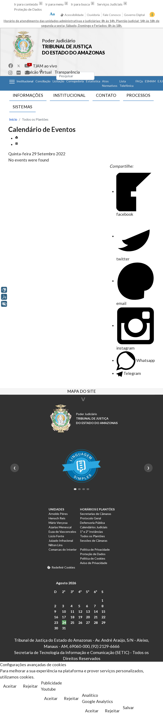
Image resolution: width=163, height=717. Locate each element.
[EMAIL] (16, 144)
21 (96, 617)
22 (103, 617)
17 (64, 617)
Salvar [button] (128, 707)
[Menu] (12, 81)
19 (80, 617)
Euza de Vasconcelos (62, 531)
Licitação (58, 81)
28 (96, 622)
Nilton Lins (56, 545)
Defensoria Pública (92, 522)
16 (56, 617)
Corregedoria (75, 81)
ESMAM (150, 81)
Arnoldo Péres (58, 514)
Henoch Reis (57, 518)
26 (80, 622)
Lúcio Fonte (56, 536)
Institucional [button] (25, 81)
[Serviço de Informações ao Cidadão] (152, 14)
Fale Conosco (112, 15)
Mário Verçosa (58, 522)
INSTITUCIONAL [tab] (69, 95)
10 (64, 611)
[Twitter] (18, 66)
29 (103, 622)
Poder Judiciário (58, 40)
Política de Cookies (92, 558)
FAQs (139, 81)
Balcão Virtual (39, 72)
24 (64, 622)
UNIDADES (56, 509)
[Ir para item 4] (88, 489)
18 (72, 617)
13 (88, 611)
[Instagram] (10, 73)
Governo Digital (134, 15)
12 (80, 611)
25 (72, 622)
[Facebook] (10, 66)
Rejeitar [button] (30, 686)
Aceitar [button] (10, 686)
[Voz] (4, 297)
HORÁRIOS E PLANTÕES (97, 509)
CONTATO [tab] (106, 95)
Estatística (93, 81)
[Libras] (4, 290)
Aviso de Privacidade (93, 563)
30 (56, 628)
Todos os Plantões (92, 536)
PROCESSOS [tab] (138, 95)
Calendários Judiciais (93, 527)
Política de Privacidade (95, 549)
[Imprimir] (16, 138)
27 (88, 622)
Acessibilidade (74, 15)
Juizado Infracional (61, 540)
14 (96, 611)
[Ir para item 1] (75, 489)
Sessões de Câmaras (93, 540)
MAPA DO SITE (81, 392)
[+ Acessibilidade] (4, 304)
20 (88, 617)
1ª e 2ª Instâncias (91, 531)
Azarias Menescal (60, 527)
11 (72, 611)
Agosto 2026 (66, 583)
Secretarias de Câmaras (95, 514)
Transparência (67, 72)
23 (56, 622)
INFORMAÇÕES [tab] (28, 95)
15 (103, 611)
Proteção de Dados (28, 9)
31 (64, 628)
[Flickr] (19, 73)
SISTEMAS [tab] (22, 106)
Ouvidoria (93, 15)
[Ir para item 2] (79, 489)
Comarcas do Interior (63, 549)
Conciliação (43, 81)
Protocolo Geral (90, 518)
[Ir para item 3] (83, 489)
